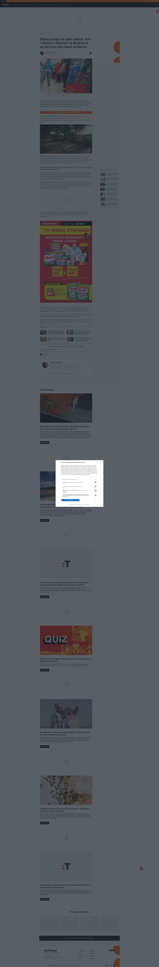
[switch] (95, 482)
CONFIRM (70, 500)
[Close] (101, 462)
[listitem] (79, 479)
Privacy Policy (86, 504)
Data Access (79, 504)
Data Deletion (72, 504)
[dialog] (79, 483)
